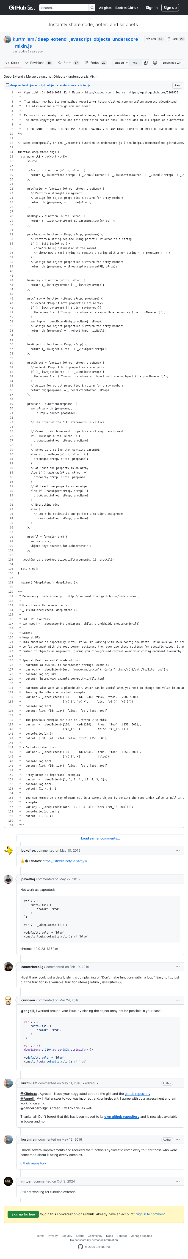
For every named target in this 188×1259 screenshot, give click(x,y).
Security (66, 1235)
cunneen (28, 1000)
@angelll (27, 1011)
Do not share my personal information (94, 1240)
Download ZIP (172, 62)
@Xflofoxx (33, 861)
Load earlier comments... (100, 838)
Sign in (152, 7)
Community (95, 1235)
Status (80, 1235)
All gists (105, 8)
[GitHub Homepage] (80, 1247)
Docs (109, 1235)
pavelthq (28, 879)
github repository (137, 1093)
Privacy (53, 1235)
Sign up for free (23, 1214)
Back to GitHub (126, 8)
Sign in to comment (150, 1214)
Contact (121, 1235)
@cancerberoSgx (34, 1108)
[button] (146, 63)
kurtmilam (23, 39)
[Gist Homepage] (22, 7)
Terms (40, 1235)
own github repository (121, 1116)
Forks (98, 63)
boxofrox (28, 850)
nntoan (27, 1181)
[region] (94, 459)
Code (15, 63)
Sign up (170, 7)
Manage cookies (141, 1235)
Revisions (40, 63)
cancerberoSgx (33, 967)
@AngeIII (27, 1098)
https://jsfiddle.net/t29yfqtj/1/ (65, 861)
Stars (71, 63)
